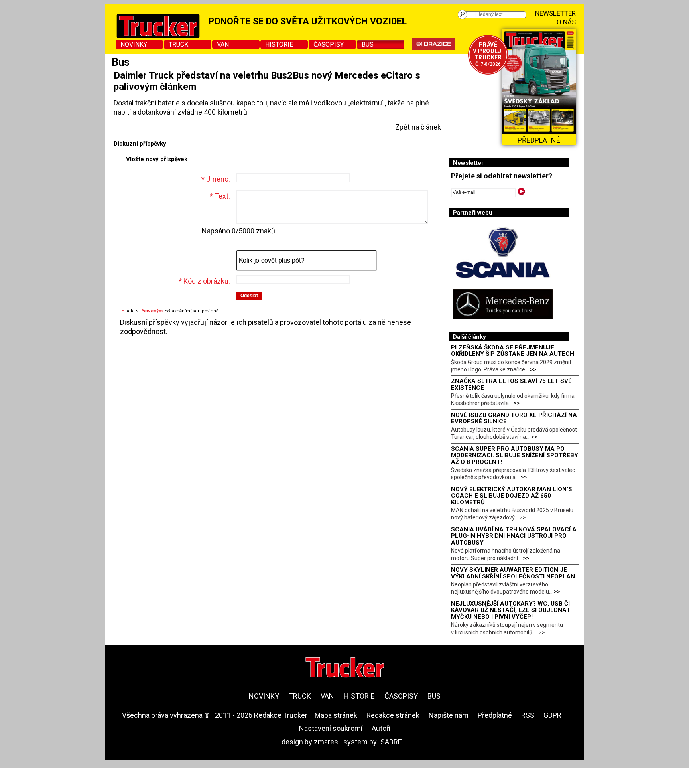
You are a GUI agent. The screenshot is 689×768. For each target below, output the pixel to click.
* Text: (220, 196)
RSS (527, 715)
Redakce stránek (392, 715)
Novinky (133, 44)
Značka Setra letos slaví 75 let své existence (511, 384)
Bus (368, 44)
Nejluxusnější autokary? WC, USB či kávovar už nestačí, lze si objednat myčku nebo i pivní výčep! (510, 610)
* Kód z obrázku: (204, 281)
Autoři (381, 728)
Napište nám (449, 715)
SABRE (391, 742)
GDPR (552, 715)
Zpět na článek (418, 127)
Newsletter (555, 13)
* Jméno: (215, 179)
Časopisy (328, 44)
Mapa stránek (336, 715)
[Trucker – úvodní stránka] (345, 668)
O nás (566, 22)
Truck (178, 44)
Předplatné (495, 715)
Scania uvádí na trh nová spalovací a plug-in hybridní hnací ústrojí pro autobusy (514, 536)
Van (223, 44)
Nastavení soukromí (330, 728)
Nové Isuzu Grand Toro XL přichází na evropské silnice (514, 418)
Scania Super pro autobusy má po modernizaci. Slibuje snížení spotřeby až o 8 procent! (514, 455)
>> (533, 369)
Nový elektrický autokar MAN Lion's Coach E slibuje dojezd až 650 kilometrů (511, 496)
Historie (279, 44)
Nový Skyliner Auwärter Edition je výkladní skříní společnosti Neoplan (513, 573)
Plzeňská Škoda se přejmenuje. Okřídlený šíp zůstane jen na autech (512, 351)
